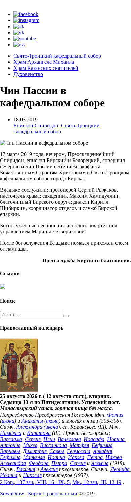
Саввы (56, 451)
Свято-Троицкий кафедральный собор (57, 56)
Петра (95, 457)
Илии (49, 439)
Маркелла (34, 457)
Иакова (76, 457)
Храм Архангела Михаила (43, 62)
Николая (32, 475)
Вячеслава (69, 439)
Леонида (120, 469)
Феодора (39, 463)
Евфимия (102, 445)
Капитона (39, 433)
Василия (25, 469)
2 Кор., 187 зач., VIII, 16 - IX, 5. (35, 482)
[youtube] (24, 38)
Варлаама (11, 439)
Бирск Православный (52, 493)
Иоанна (116, 439)
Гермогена (78, 451)
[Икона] (19, 390)
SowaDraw (12, 493)
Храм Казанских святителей (45, 68)
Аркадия (102, 451)
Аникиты (32, 421)
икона (8, 421)
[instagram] (26, 20)
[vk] (18, 32)
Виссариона (53, 445)
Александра (29, 427)
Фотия (115, 415)
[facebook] (25, 14)
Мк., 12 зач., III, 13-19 (96, 482)
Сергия (33, 439)
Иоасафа (94, 439)
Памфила (10, 433)
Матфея (79, 445)
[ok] (18, 26)
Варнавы (10, 451)
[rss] (19, 44)
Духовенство (28, 74)
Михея (30, 445)
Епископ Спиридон (35, 125)
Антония (10, 445)
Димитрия (35, 451)
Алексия (99, 463)
